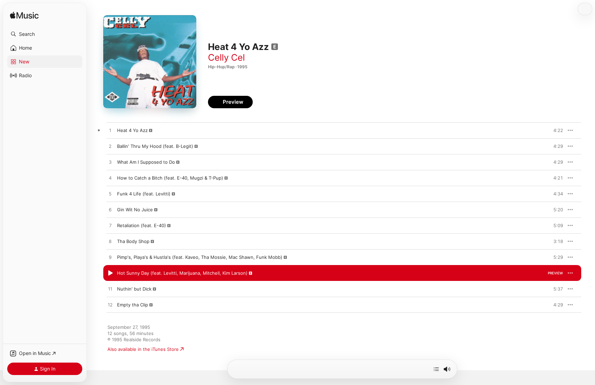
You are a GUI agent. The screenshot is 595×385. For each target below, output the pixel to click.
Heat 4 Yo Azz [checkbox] (132, 130)
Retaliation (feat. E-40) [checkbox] (141, 225)
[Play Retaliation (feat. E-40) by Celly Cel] (110, 226)
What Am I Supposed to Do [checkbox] (146, 162)
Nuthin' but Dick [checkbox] (134, 289)
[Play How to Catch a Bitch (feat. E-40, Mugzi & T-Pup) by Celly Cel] (110, 178)
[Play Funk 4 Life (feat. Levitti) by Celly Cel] (110, 194)
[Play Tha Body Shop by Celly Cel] (110, 242)
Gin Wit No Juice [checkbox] (135, 209)
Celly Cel (226, 57)
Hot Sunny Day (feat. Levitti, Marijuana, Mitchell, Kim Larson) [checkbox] (182, 273)
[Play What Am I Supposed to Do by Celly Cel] (110, 162)
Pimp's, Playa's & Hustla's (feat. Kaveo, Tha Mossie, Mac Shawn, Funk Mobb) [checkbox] (199, 257)
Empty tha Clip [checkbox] (132, 304)
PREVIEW (555, 130)
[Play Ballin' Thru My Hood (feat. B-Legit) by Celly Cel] (110, 146)
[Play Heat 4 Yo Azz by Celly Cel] (110, 131)
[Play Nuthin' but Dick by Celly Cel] (110, 289)
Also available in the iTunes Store (143, 349)
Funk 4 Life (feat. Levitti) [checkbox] (143, 193)
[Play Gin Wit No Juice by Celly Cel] (110, 210)
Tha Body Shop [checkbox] (133, 241)
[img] (24, 16)
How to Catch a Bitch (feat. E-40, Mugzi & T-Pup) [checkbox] (170, 178)
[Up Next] (436, 369)
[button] (45, 34)
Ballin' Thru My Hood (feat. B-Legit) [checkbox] (155, 146)
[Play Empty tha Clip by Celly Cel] (110, 305)
